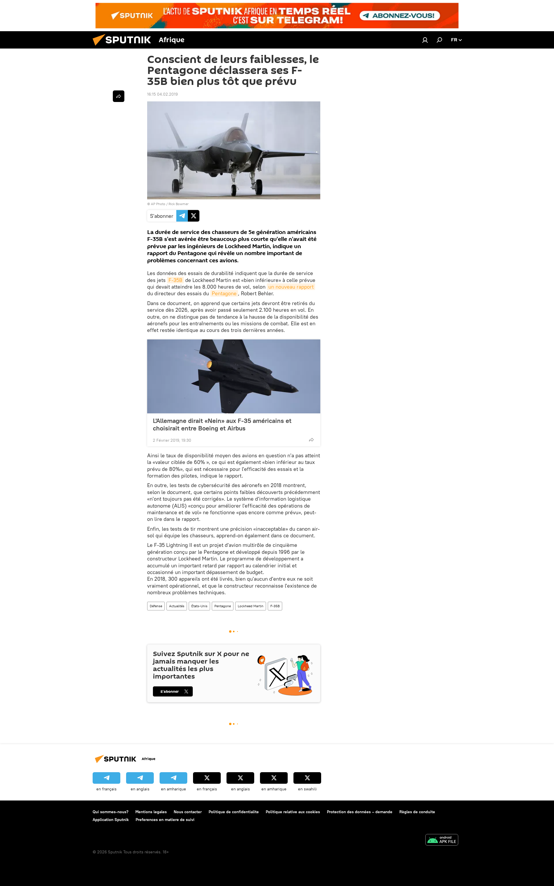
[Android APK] (441, 840)
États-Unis (199, 606)
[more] (311, 439)
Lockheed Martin (250, 606)
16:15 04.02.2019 (162, 94)
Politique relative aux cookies (293, 811)
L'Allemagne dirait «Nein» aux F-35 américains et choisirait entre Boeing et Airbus (222, 424)
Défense (156, 606)
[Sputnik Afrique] (124, 47)
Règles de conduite (417, 811)
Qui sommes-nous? (110, 811)
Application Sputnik (111, 819)
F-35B (175, 280)
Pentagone (224, 293)
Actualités (176, 606)
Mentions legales (151, 811)
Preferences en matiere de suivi (165, 819)
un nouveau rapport (291, 286)
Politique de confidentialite (234, 811)
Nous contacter (188, 811)
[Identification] (425, 40)
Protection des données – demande (359, 811)
